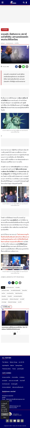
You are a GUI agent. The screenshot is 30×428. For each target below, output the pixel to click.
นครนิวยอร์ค (5, 299)
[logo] (12, 2)
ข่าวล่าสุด (4, 302)
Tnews (14, 369)
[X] (11, 421)
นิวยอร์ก (10, 296)
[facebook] (16, 66)
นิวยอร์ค (4, 296)
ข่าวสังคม (22, 377)
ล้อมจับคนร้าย (18, 293)
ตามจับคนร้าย (10, 293)
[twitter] (19, 66)
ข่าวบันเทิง (4, 380)
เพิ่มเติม (5, 411)
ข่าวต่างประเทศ (9, 43)
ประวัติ (19, 302)
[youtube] (14, 421)
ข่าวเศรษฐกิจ (14, 384)
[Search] (24, 2)
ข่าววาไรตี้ (22, 380)
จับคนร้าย (24, 290)
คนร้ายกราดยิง (5, 290)
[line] (23, 66)
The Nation (5, 362)
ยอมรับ (4, 414)
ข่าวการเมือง (15, 377)
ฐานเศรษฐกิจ (20, 369)
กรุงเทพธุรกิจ (5, 365)
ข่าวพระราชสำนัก (6, 377)
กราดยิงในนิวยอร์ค (15, 290)
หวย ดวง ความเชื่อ (13, 380)
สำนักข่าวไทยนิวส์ (14, 299)
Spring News (19, 365)
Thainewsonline (6, 369)
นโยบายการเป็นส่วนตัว (17, 387)
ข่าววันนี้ (22, 299)
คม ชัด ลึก (21, 362)
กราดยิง (18, 287)
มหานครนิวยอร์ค (18, 296)
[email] (27, 66)
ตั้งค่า (5, 417)
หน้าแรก (3, 43)
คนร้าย (3, 293)
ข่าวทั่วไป (17, 43)
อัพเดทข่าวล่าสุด (12, 302)
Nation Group (13, 362)
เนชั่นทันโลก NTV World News (15, 277)
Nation (12, 365)
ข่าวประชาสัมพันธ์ (6, 387)
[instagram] (22, 421)
